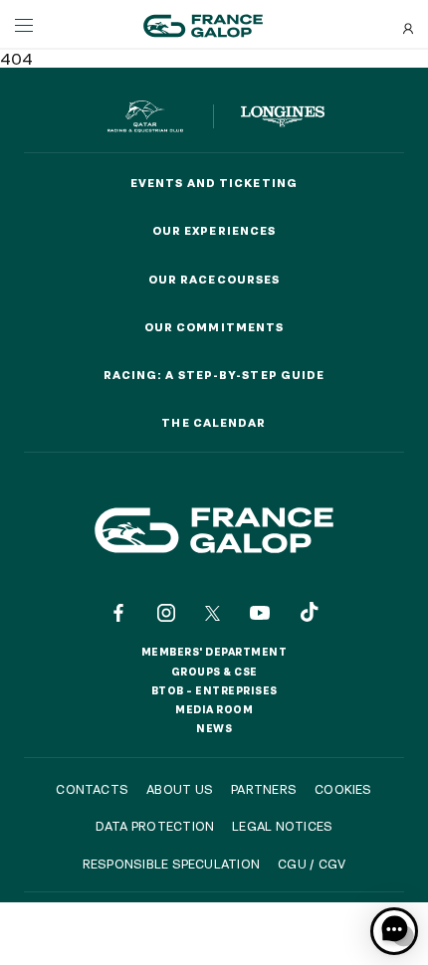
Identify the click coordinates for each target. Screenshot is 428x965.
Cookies (343, 789)
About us (179, 789)
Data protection (155, 826)
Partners (264, 789)
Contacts (92, 789)
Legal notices (282, 826)
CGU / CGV (311, 863)
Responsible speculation (172, 863)
